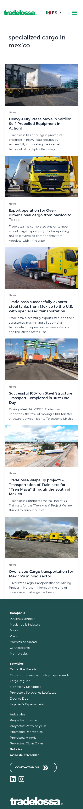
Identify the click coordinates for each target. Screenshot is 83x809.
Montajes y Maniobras (25, 687)
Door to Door (20, 698)
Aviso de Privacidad (24, 755)
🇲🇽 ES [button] (51, 12)
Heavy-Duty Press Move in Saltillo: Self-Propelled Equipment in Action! (40, 123)
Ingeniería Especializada (27, 704)
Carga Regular (20, 681)
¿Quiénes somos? (22, 619)
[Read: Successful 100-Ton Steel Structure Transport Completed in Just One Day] (41, 359)
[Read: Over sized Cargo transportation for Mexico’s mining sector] (41, 537)
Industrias (17, 714)
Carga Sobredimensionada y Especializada (39, 675)
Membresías (19, 653)
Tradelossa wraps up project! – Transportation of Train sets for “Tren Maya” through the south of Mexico (40, 487)
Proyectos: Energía (23, 720)
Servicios (17, 663)
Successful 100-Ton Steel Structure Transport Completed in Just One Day (40, 398)
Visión (14, 636)
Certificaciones (20, 648)
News (12, 112)
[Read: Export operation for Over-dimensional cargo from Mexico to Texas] (41, 176)
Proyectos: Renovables (26, 732)
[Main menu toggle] (75, 13)
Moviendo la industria (25, 624)
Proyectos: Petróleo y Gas (28, 726)
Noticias (16, 749)
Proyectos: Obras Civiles (26, 743)
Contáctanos (27, 767)
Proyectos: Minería (23, 737)
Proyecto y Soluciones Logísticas (33, 692)
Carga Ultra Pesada (23, 669)
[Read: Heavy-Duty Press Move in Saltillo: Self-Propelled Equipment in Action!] (41, 84)
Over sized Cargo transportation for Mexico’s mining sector (41, 573)
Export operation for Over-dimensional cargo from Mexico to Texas (40, 215)
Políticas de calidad (23, 642)
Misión (14, 630)
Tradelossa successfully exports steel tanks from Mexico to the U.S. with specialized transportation (41, 306)
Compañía (17, 613)
